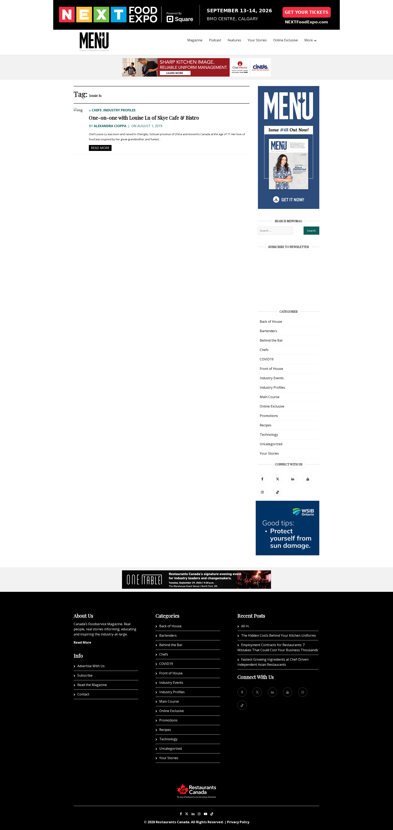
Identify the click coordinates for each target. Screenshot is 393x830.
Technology (269, 434)
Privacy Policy (238, 822)
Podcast (215, 40)
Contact (83, 694)
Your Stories (257, 40)
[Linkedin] (193, 814)
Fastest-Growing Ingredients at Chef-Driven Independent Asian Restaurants (272, 662)
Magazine (194, 40)
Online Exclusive (285, 40)
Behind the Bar (271, 340)
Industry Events (272, 378)
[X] (187, 814)
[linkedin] (292, 479)
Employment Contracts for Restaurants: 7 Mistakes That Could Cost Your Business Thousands (277, 647)
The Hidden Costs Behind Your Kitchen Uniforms (278, 635)
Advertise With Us (91, 666)
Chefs (97, 110)
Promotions (269, 415)
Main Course (269, 397)
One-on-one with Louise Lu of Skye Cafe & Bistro (144, 117)
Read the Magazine (92, 685)
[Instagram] (199, 814)
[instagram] (262, 492)
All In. (245, 626)
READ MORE (100, 148)
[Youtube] (205, 814)
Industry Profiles (119, 110)
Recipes (265, 425)
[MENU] (94, 36)
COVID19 (266, 359)
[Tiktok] (277, 492)
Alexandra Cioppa (110, 126)
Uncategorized (271, 444)
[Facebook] (262, 479)
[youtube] (307, 479)
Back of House (271, 321)
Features (234, 40)
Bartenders (268, 331)
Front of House (271, 368)
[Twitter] (277, 479)
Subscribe (85, 675)
